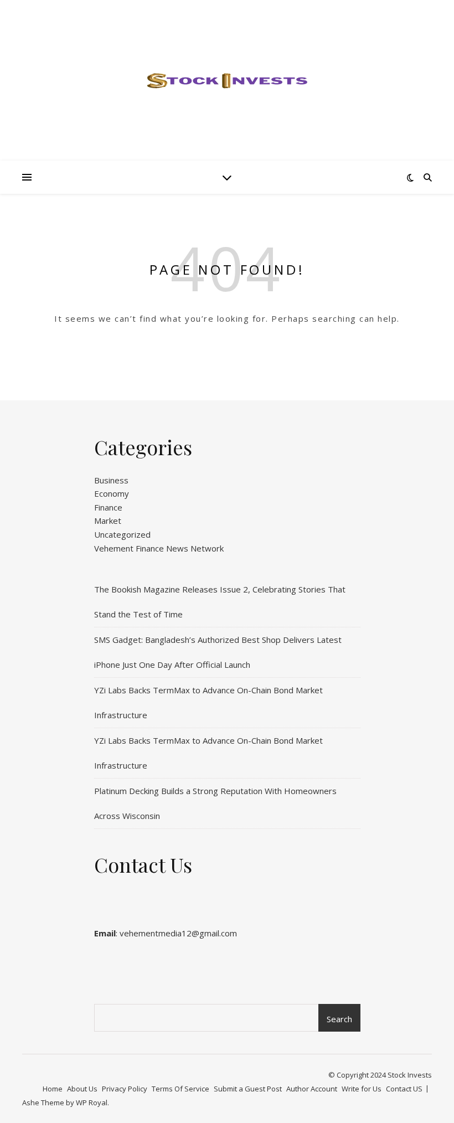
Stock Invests (410, 1075)
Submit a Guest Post (248, 1089)
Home (53, 1089)
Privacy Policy (124, 1089)
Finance (108, 507)
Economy (111, 493)
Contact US (404, 1089)
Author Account (311, 1089)
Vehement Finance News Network (159, 548)
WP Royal (91, 1102)
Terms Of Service (180, 1089)
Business (111, 480)
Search (339, 1018)
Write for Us (361, 1089)
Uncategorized (122, 534)
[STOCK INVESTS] (227, 80)
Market (107, 520)
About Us (82, 1089)
